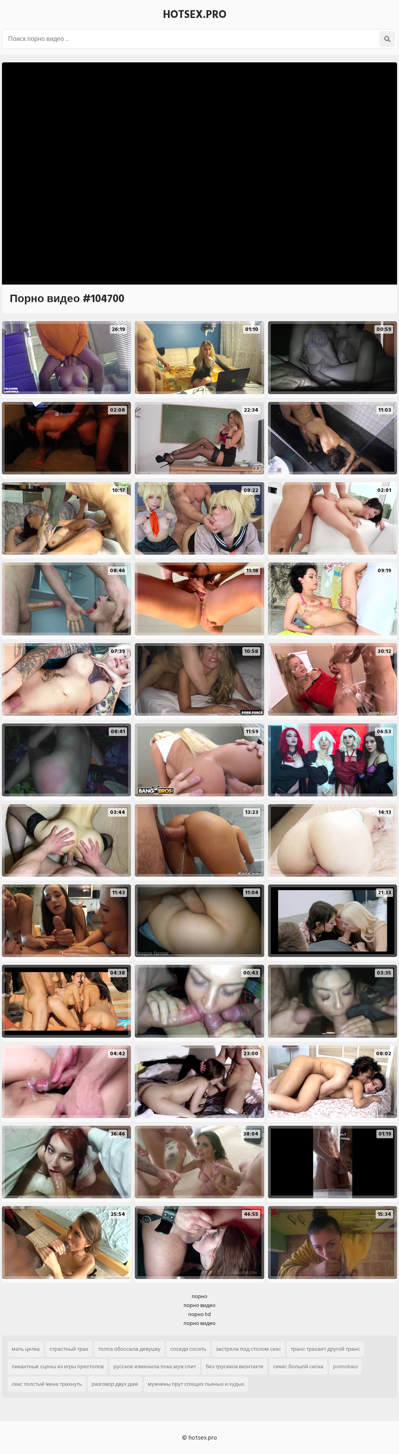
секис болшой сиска (298, 1366)
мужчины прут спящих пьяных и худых (196, 1384)
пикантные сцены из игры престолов (58, 1366)
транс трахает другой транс (325, 1348)
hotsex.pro (194, 14)
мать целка (26, 1348)
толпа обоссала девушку (129, 1348)
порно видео (199, 1305)
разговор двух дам (115, 1384)
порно (199, 1296)
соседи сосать (188, 1348)
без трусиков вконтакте (234, 1366)
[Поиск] (387, 39)
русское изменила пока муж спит (154, 1366)
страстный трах (68, 1348)
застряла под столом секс (248, 1348)
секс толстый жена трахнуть (47, 1384)
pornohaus (345, 1366)
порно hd (199, 1314)
